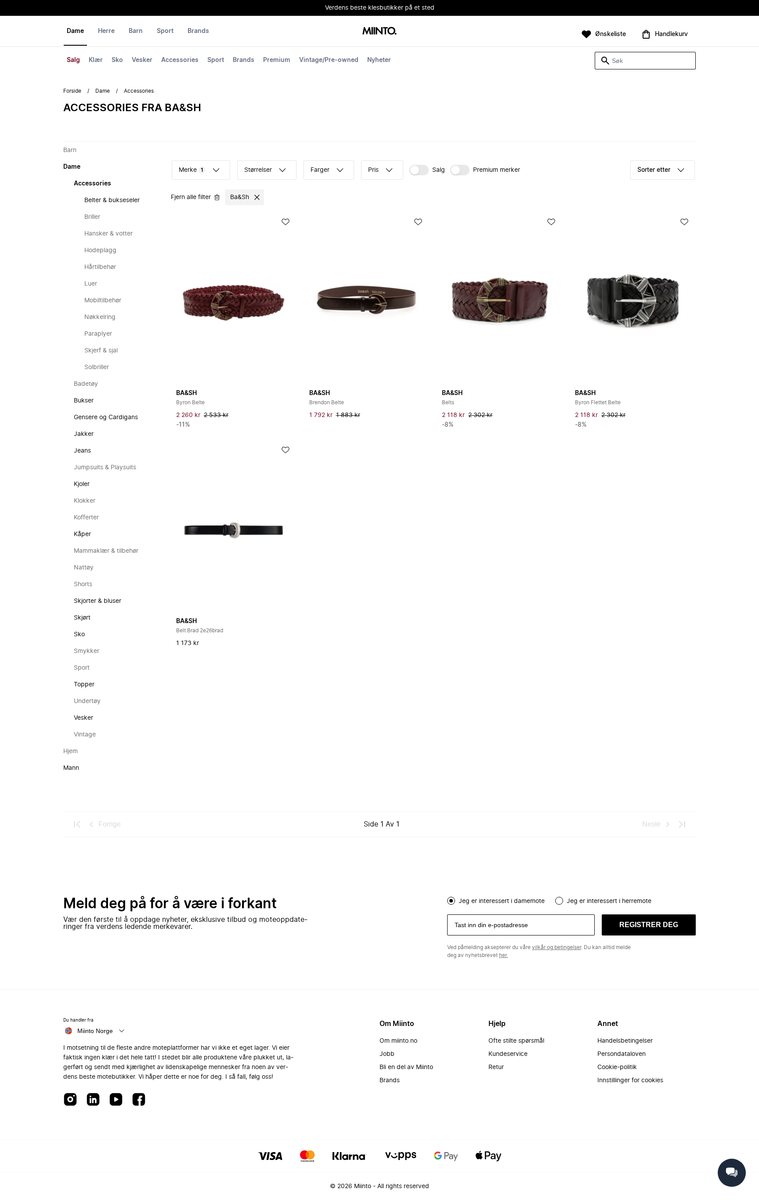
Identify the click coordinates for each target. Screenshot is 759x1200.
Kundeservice (508, 1054)
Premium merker (496, 170)
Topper (84, 685)
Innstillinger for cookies (630, 1080)
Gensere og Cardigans (106, 417)
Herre (106, 31)
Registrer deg (648, 924)
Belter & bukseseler (112, 200)
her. (503, 955)
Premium (276, 60)
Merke (191, 170)
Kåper (82, 534)
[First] (77, 824)
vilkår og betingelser (556, 947)
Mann (71, 768)
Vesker (142, 60)
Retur (496, 1067)
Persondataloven (621, 1054)
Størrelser (258, 170)
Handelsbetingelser (625, 1041)
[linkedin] (93, 1100)
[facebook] (139, 1100)
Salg (73, 60)
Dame (75, 31)
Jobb (387, 1054)
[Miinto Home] (379, 31)
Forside (72, 91)
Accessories (180, 60)
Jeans (82, 451)
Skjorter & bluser (97, 601)
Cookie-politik (617, 1067)
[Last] (681, 824)
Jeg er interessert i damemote (502, 901)
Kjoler (82, 484)
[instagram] (70, 1100)
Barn (136, 31)
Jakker (84, 434)
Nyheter (379, 60)
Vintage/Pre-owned (328, 60)
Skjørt (82, 618)
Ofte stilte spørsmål (516, 1041)
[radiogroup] (571, 900)
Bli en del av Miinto (406, 1067)
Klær (96, 60)
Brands (243, 60)
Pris (373, 170)
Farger (320, 170)
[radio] (451, 901)
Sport (215, 60)
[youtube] (116, 1100)
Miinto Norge (95, 1030)
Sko (117, 60)
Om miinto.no (398, 1041)
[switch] (427, 170)
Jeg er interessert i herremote (609, 901)
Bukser (84, 401)
